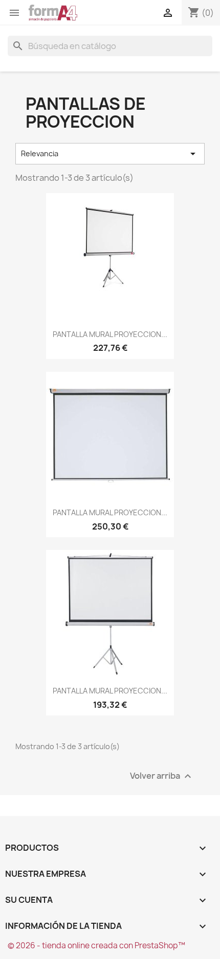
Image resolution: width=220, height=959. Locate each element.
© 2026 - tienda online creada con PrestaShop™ (96, 945)
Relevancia (110, 154)
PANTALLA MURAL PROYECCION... (110, 334)
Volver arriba (162, 776)
